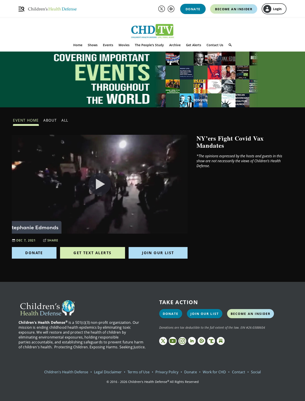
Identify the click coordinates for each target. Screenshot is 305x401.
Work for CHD (214, 372)
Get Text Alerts (92, 252)
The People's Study (149, 45)
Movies (124, 45)
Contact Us (215, 45)
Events (108, 45)
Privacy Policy (166, 372)
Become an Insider (251, 314)
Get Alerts (193, 45)
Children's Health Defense (66, 372)
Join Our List (158, 252)
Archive (175, 45)
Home (77, 45)
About (50, 120)
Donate (34, 252)
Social (256, 372)
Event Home (26, 120)
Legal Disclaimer (108, 372)
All (64, 120)
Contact (238, 372)
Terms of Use (138, 372)
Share (52, 240)
